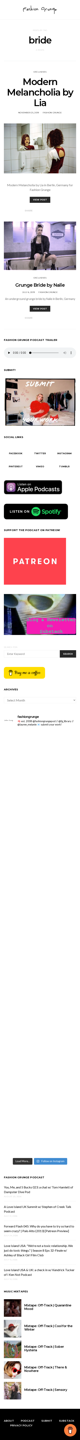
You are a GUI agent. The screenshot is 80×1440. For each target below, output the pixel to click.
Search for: (11, 647)
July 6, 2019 (28, 292)
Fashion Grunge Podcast (24, 1177)
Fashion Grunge (52, 112)
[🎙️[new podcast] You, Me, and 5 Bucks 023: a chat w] (40, 836)
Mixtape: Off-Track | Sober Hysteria (44, 1348)
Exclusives (40, 72)
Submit (46, 1420)
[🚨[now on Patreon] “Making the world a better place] (40, 1092)
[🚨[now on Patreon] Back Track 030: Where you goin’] (40, 1006)
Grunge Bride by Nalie (40, 285)
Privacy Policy (21, 1425)
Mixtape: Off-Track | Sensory (45, 1390)
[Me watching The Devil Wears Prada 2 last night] (40, 921)
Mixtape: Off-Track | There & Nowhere (45, 1369)
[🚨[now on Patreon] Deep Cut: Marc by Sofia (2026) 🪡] (40, 1049)
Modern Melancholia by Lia (40, 92)
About (9, 1420)
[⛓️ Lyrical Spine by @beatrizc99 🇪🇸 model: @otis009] (40, 1134)
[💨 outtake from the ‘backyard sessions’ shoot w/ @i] (40, 964)
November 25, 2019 (28, 112)
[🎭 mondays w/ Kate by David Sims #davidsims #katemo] (40, 751)
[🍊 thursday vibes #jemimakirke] (40, 879)
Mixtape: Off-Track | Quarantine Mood (47, 1307)
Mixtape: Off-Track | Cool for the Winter (48, 1327)
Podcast (28, 1420)
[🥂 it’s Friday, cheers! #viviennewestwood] (40, 793)
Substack (66, 1420)
